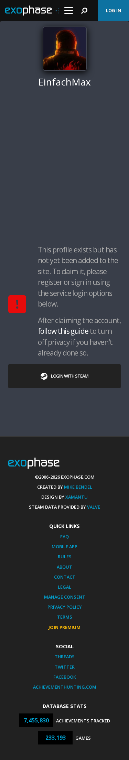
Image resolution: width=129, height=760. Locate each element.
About (64, 567)
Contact (64, 577)
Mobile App (64, 546)
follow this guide (63, 331)
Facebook (64, 677)
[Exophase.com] (32, 10)
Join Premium (64, 627)
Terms (64, 617)
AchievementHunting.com (64, 687)
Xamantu (76, 497)
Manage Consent (64, 597)
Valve (93, 507)
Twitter (65, 667)
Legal (64, 587)
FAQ (64, 536)
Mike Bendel (78, 487)
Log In (113, 10)
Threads (65, 656)
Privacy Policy (64, 607)
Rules (65, 556)
